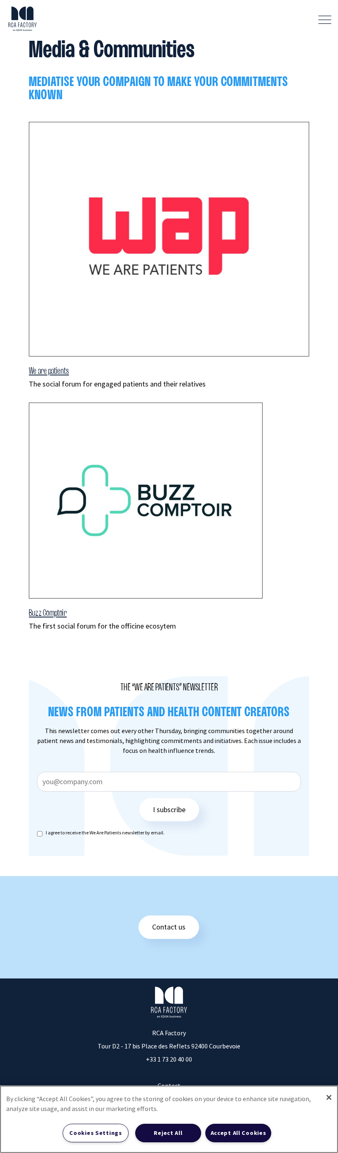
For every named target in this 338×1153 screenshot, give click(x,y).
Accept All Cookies (238, 1133)
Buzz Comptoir (48, 613)
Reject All (168, 1133)
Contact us (168, 927)
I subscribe (169, 809)
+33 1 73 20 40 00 (169, 1059)
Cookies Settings (95, 1133)
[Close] (329, 1097)
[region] (169, 1119)
